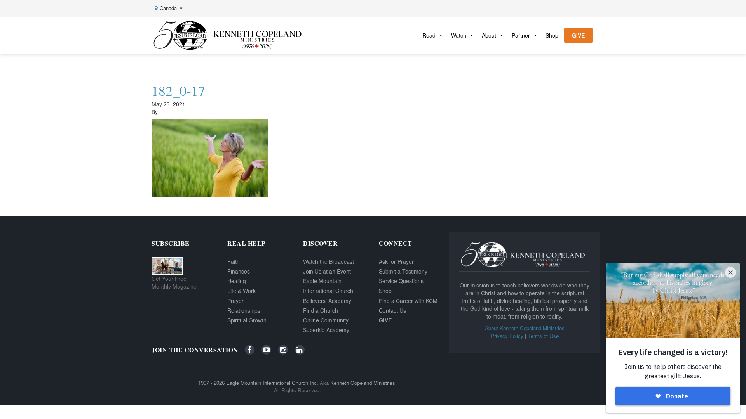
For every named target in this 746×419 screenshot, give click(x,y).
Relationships (243, 310)
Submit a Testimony (403, 271)
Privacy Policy (507, 335)
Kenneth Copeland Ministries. (363, 382)
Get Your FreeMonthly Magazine (174, 282)
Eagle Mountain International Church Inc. (272, 382)
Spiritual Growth (247, 320)
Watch (458, 35)
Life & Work (241, 290)
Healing (236, 281)
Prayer (235, 301)
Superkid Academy (326, 330)
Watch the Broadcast (328, 261)
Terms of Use (543, 335)
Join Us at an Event (327, 271)
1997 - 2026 (211, 382)
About (489, 35)
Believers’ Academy (327, 301)
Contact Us (392, 310)
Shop (552, 35)
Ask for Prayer (396, 261)
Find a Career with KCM (408, 301)
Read (429, 35)
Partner (521, 35)
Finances (238, 271)
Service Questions (401, 281)
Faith (233, 261)
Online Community (326, 320)
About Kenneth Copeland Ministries (525, 328)
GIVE (578, 35)
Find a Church (320, 310)
